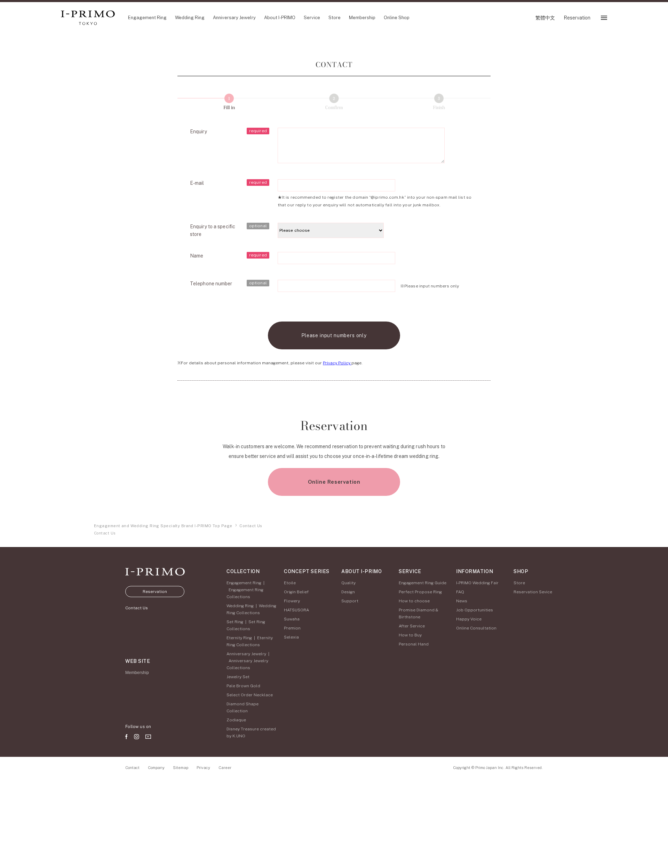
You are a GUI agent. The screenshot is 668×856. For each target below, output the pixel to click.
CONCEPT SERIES (306, 571)
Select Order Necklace (249, 694)
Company (156, 768)
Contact (132, 768)
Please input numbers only (334, 335)
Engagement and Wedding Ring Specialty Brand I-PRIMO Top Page (163, 526)
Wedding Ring (240, 605)
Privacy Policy (337, 362)
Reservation (155, 591)
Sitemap (180, 768)
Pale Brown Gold (243, 685)
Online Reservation (334, 482)
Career (224, 768)
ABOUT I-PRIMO (361, 571)
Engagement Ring (243, 582)
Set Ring (234, 621)
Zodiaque (236, 720)
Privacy (203, 768)
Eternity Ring (239, 637)
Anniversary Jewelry (246, 653)
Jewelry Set (237, 676)
